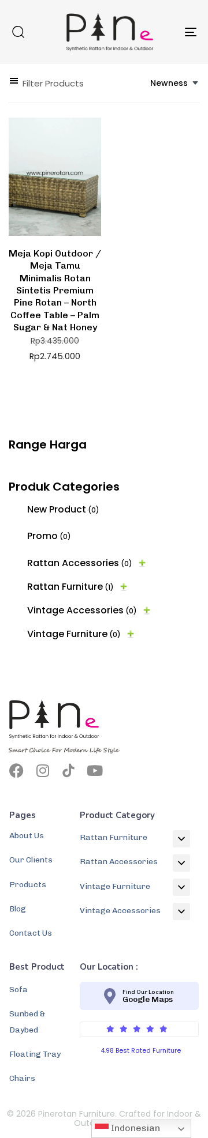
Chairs (22, 1078)
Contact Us (30, 933)
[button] (18, 31)
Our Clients (31, 860)
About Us (26, 836)
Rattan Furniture (70, 586)
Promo (49, 535)
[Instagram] (42, 770)
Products (27, 885)
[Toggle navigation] (165, 32)
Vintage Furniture (74, 633)
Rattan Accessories (79, 563)
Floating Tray (35, 1054)
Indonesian (134, 1127)
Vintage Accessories (82, 610)
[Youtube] (94, 770)
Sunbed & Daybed (27, 1021)
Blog (17, 909)
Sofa (18, 989)
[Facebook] (16, 770)
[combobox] (174, 83)
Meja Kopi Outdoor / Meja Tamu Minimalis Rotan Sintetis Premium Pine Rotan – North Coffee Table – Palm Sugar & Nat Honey (55, 290)
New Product (63, 509)
